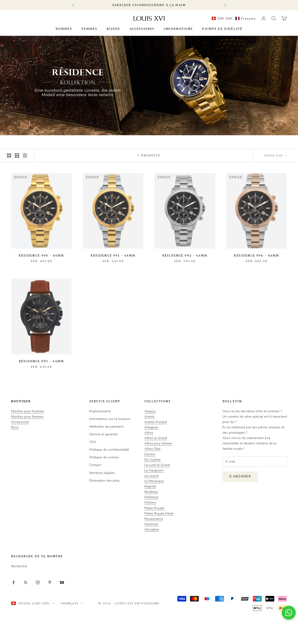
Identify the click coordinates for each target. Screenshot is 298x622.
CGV (92, 442)
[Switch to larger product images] (9, 155)
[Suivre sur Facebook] (13, 582)
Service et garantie (103, 434)
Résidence (71, 42)
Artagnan (151, 427)
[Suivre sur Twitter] (25, 582)
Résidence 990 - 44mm (41, 255)
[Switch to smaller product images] (17, 155)
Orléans (150, 502)
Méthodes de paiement (106, 426)
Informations (178, 28)
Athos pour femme (158, 443)
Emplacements (100, 411)
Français (69, 603)
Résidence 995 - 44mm (41, 361)
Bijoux (113, 28)
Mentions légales (102, 473)
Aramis (149, 416)
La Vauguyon (154, 470)
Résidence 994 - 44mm (256, 255)
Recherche (19, 566)
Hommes (64, 28)
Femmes (89, 28)
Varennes (151, 524)
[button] (232, 18)
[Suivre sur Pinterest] (49, 582)
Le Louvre (151, 475)
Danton (149, 454)
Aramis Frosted (155, 422)
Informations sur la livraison (109, 419)
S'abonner (240, 476)
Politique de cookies (104, 457)
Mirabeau (151, 492)
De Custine (152, 459)
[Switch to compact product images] (25, 155)
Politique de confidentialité (109, 449)
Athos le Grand (155, 438)
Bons (15, 427)
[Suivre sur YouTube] (62, 582)
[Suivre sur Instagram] (37, 582)
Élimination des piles (104, 480)
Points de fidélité (222, 28)
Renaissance (153, 519)
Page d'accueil (24, 42)
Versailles (151, 529)
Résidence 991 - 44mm (113, 255)
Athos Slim (152, 448)
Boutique (49, 42)
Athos (148, 432)
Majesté (150, 486)
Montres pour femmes (27, 416)
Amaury (150, 411)
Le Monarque (154, 481)
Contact (95, 465)
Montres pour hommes (27, 411)
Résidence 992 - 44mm (184, 255)
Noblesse (151, 497)
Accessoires (142, 28)
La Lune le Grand (157, 465)
